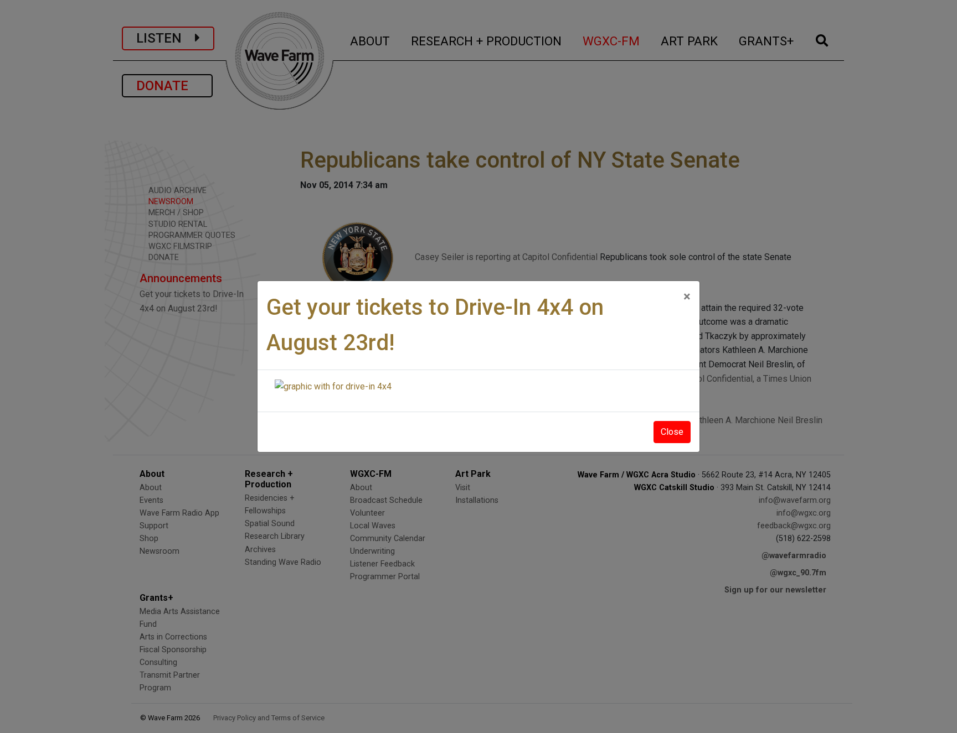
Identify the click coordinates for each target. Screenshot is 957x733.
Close (672, 432)
